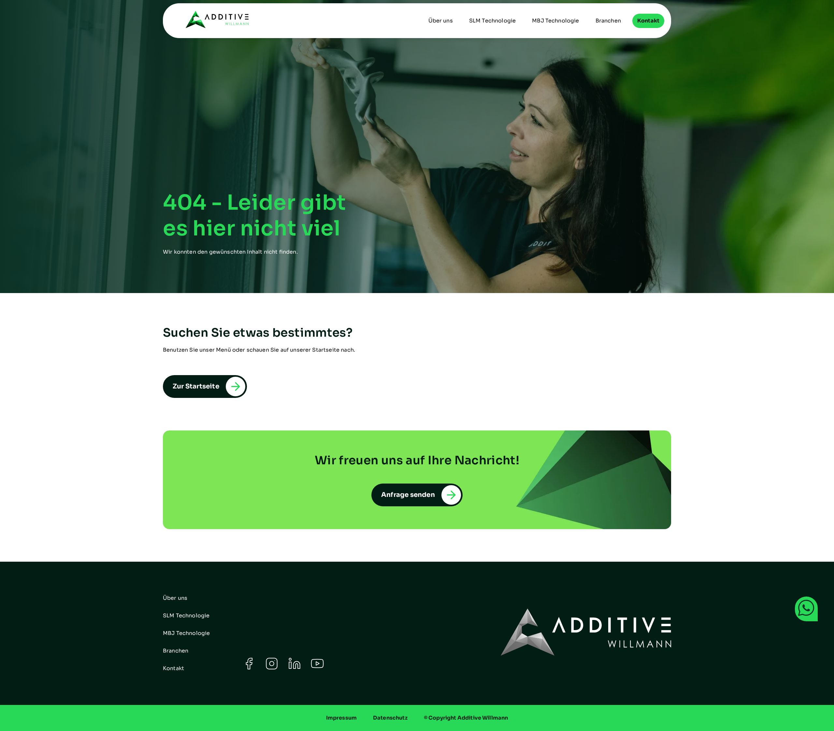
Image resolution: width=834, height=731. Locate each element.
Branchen (608, 20)
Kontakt (648, 20)
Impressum (341, 717)
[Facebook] (248, 668)
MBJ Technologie (555, 20)
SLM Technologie (492, 20)
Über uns (440, 20)
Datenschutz (390, 717)
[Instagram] (271, 668)
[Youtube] (317, 668)
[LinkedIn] (294, 668)
